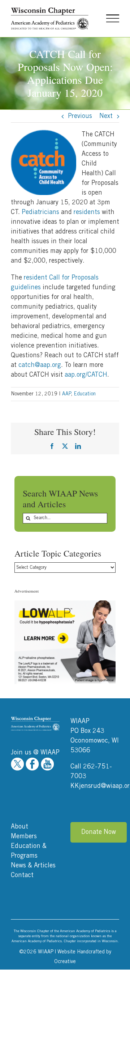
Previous (80, 116)
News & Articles (33, 865)
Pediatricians (40, 212)
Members (24, 836)
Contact (22, 875)
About (19, 827)
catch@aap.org (39, 365)
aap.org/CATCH (86, 375)
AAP (66, 393)
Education (85, 393)
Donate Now (98, 832)
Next (106, 116)
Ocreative (65, 961)
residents (87, 212)
